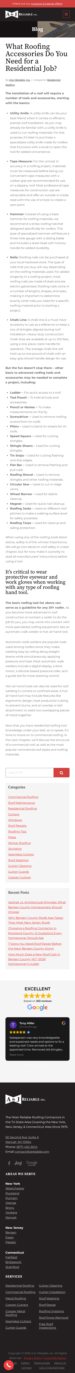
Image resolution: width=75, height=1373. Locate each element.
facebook (9, 1163)
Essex (9, 1237)
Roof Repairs (17, 825)
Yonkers (11, 1212)
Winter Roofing (19, 843)
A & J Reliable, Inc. (19, 80)
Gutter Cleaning (19, 866)
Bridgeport (13, 1262)
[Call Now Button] (9, 1365)
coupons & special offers (46, 3)
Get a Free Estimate (51, 1367)
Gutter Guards (18, 872)
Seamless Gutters (21, 854)
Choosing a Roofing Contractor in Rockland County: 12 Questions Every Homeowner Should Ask (35, 933)
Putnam (11, 1198)
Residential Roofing (22, 808)
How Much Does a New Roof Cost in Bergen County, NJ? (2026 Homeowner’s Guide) (34, 959)
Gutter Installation (52, 1292)
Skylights (15, 848)
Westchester (14, 1188)
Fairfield (11, 1257)
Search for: (15, 772)
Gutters (13, 814)
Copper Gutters (19, 877)
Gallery (25, 1362)
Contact (26, 1367)
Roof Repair (47, 1305)
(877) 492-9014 (27, 1147)
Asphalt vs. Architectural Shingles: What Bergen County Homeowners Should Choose (37, 907)
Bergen (10, 1232)
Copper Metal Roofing (15, 1313)
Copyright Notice (55, 1358)
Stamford (12, 1267)
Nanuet (11, 1217)
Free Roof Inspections (47, 1325)
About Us (60, 1362)
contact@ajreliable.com (32, 1151)
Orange (10, 1203)
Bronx (9, 1208)
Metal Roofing (15, 1298)
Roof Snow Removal (53, 1317)
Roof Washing (18, 860)
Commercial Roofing (23, 797)
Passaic (10, 1242)
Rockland (12, 1193)
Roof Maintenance (21, 803)
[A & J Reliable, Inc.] (21, 14)
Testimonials (42, 1362)
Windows (15, 820)
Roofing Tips (17, 831)
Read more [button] (16, 1054)
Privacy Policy (33, 1358)
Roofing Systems (51, 1311)
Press (12, 837)
